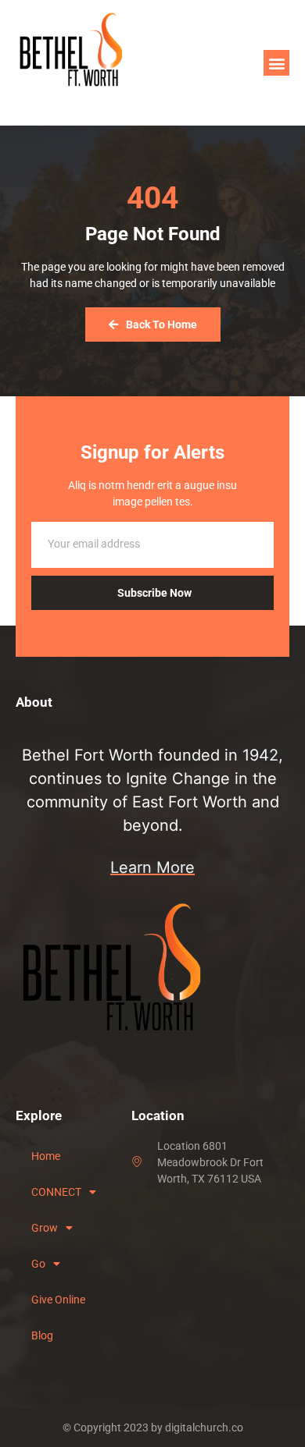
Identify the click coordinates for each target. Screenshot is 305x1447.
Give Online (58, 1299)
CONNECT (56, 1192)
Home (45, 1156)
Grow (44, 1228)
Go (38, 1263)
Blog (42, 1335)
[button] (276, 63)
